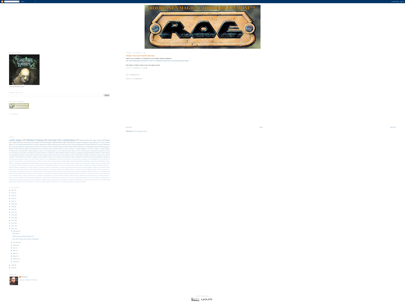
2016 (13, 215)
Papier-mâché (29, 155)
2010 (13, 265)
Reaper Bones (14, 151)
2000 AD (64, 151)
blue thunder (48, 173)
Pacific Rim (64, 167)
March (15, 256)
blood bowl (41, 173)
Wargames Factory (69, 155)
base (36, 173)
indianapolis (30, 177)
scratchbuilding (68, 139)
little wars (68, 177)
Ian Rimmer (13, 165)
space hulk (29, 181)
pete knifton (18, 147)
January (15, 261)
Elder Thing (94, 161)
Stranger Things (48, 155)
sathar (19, 181)
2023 (13, 196)
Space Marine (53, 169)
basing (56, 144)
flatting (101, 175)
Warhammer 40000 (86, 171)
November (16, 242)
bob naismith (23, 151)
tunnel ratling (98, 157)
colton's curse (42, 151)
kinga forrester (47, 177)
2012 (13, 226)
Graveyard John (53, 163)
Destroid (35, 161)
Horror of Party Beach (97, 163)
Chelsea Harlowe (76, 159)
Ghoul (36, 163)
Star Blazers (79, 169)
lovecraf (74, 177)
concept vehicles (32, 175)
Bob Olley (71, 151)
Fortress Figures (58, 147)
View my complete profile (28, 280)
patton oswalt (59, 179)
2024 (13, 193)
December (16, 231)
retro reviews (52, 157)
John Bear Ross (39, 165)
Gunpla (60, 163)
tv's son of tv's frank (61, 181)
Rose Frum (17, 169)
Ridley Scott (97, 167)
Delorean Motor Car (19, 161)
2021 (13, 201)
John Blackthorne (49, 165)
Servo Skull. (16, 233)
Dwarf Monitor (86, 161)
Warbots (50, 144)
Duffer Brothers (66, 161)
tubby (48, 181)
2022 (13, 198)
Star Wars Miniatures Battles (90, 169)
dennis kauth (99, 147)
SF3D (31, 169)
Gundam (61, 153)
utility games (70, 181)
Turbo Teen (54, 171)
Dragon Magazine (57, 161)
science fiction (72, 144)
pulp (77, 179)
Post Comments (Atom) (140, 131)
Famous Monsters (41, 153)
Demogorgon (16, 153)
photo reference (52, 151)
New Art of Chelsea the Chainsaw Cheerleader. (26, 239)
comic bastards (14, 175)
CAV (77, 151)
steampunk (79, 157)
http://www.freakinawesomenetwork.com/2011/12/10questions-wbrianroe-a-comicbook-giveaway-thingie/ (157, 61)
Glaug (40, 163)
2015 (13, 218)
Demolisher (28, 161)
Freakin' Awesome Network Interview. (23, 236)
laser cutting (61, 177)
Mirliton (22, 155)
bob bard (61, 173)
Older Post (393, 127)
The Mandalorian (13, 171)
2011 (13, 229)
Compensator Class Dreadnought (89, 159)
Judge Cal (57, 165)
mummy (21, 179)
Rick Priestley (79, 147)
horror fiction (23, 177)
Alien (32, 159)
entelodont (82, 175)
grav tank (105, 155)
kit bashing (33, 149)
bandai (86, 155)
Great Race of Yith (52, 153)
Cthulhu (107, 140)
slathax (24, 181)
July (14, 248)
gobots (10, 177)
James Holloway (106, 153)
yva (59, 151)
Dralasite (24, 153)
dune (77, 175)
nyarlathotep (27, 179)
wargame (77, 181)
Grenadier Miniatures (81, 148)
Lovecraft (99, 144)
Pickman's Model (73, 167)
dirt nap (61, 175)
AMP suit (27, 159)
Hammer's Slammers (71, 153)
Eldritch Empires (58, 148)
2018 (13, 209)
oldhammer (37, 179)
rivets (97, 179)
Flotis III (31, 163)
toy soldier (42, 181)
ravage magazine (43, 157)
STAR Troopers (38, 169)
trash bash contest (88, 157)
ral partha (85, 179)
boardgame (55, 173)
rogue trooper (103, 179)
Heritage (80, 153)
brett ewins (99, 173)
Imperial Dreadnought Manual (92, 153)
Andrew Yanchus (39, 159)
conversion (27, 142)
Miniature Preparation (97, 165)
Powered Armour (82, 167)
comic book (16, 142)
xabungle (105, 157)
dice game (55, 175)
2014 (13, 220)
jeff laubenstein (38, 177)
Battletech (81, 144)
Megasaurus (87, 165)
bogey (66, 173)
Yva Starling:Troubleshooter (24, 144)
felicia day (95, 175)
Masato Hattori (70, 165)
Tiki (103, 142)
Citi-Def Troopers (85, 151)
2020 (13, 204)
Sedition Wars (38, 155)
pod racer (66, 179)
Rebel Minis (68, 147)
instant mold (23, 149)
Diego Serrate (48, 161)
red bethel (91, 179)
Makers (97, 148)
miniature (11, 157)
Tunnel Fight (47, 171)
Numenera (48, 167)
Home (261, 127)
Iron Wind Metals (22, 165)
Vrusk (73, 171)
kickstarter (59, 142)
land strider (54, 177)
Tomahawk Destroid (38, 171)
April (14, 253)
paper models (52, 179)
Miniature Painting (35, 139)
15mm (68, 142)
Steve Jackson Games (103, 169)
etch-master (88, 175)
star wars (41, 149)
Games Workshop (69, 148)
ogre (33, 179)
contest (63, 144)
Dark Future (95, 151)
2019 (13, 207)
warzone (83, 181)
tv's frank (53, 181)
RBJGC (90, 167)
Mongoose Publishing (14, 167)
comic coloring (22, 175)
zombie (37, 142)
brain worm (83, 173)
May (14, 250)
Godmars (46, 163)
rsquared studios (29, 147)
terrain (38, 147)
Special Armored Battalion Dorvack (66, 169)
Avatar (46, 159)
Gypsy (73, 163)
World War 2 (94, 171)
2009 (13, 268)
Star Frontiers (47, 142)
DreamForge (31, 153)
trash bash (52, 139)
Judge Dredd (90, 144)
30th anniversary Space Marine (16, 159)
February (15, 259)
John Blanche (14, 155)
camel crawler (106, 173)
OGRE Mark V (55, 167)
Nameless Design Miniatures (91, 142)
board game (93, 155)
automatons (30, 173)
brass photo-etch (91, 173)
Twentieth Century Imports (64, 171)
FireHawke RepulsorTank (21, 163)
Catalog (59, 159)
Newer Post (129, 127)
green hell (16, 177)
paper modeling (33, 157)
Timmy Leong (29, 171)
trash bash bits (84, 140)
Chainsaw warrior (47, 147)
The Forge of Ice (58, 155)
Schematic (45, 169)
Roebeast (24, 276)
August (15, 245)
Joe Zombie (31, 165)
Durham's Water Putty (77, 161)
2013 (13, 223)
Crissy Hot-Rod (102, 159)
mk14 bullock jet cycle (21, 157)
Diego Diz (40, 161)
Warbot (78, 171)
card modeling (89, 147)
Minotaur (106, 165)
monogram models (13, 179)
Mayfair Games (79, 165)
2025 (13, 190)
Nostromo (41, 167)
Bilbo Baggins (53, 159)
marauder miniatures (82, 177)
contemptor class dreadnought (44, 175)
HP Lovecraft (79, 163)
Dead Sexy (102, 151)
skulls (72, 157)
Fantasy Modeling (40, 144)
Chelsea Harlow (67, 159)
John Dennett (77, 142)
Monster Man (24, 167)
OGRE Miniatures (105, 148)
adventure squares (18, 173)
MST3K (91, 148)
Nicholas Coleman (33, 167)
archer (25, 173)
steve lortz (36, 181)
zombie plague (15, 139)
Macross (63, 165)
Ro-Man (103, 167)
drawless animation (69, 175)
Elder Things (49, 148)
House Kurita (107, 163)
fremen (106, 175)
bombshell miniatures (74, 173)
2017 (13, 212)
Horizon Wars (87, 163)
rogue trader (97, 140)
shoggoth (66, 157)
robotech (60, 157)
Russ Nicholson (24, 169)
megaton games (104, 177)
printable (72, 179)
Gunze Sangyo (66, 163)
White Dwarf (79, 155)
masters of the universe (94, 177)
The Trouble (21, 171)
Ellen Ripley (102, 161)
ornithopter (44, 179)
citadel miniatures (33, 151)
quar (81, 179)
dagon (99, 155)
